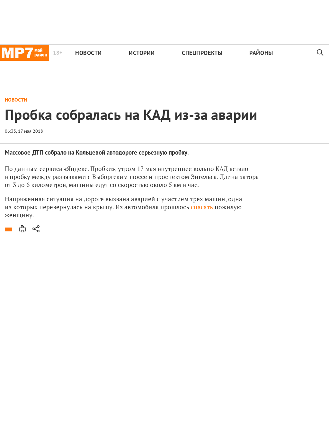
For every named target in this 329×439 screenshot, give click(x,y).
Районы (261, 53)
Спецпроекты (202, 53)
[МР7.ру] (24, 53)
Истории (142, 53)
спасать (202, 207)
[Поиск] (320, 53)
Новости (88, 53)
